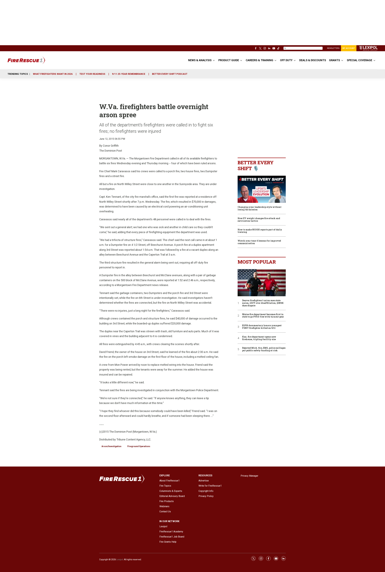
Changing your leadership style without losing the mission (259, 208)
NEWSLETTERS (333, 48)
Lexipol (119, 559)
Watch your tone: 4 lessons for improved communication (259, 242)
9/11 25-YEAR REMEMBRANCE (128, 74)
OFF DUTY (286, 60)
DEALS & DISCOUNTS (312, 60)
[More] (214, 60)
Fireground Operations (138, 446)
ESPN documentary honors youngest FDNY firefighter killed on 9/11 (262, 326)
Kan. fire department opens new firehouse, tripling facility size (259, 338)
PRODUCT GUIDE (228, 60)
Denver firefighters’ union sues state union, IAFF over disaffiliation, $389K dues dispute (263, 303)
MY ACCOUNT (348, 48)
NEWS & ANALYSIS (200, 60)
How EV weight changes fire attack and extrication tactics (259, 219)
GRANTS (334, 60)
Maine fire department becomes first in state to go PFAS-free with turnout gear (263, 315)
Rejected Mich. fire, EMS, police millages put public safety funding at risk (263, 349)
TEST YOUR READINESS (92, 74)
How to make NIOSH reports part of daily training (260, 231)
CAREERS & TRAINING (259, 60)
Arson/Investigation (111, 446)
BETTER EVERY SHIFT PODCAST (169, 74)
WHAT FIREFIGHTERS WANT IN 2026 (53, 74)
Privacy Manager (249, 475)
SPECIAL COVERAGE (359, 60)
